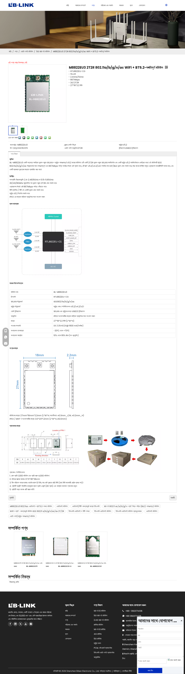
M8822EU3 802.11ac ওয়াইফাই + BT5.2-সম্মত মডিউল (31, 506)
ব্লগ (66, 634)
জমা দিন (150, 670)
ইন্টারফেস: (122, 148)
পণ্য (66, 620)
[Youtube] (26, 624)
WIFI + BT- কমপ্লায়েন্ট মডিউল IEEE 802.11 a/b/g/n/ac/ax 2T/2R (37, 511)
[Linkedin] (15, 624)
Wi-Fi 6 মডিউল (100, 610)
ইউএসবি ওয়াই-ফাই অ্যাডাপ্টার (104, 652)
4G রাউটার (97, 634)
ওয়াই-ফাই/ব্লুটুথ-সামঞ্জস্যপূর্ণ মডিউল (22, 516)
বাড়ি (66, 610)
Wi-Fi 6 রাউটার (99, 629)
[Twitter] (20, 624)
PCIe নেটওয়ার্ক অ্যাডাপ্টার (103, 647)
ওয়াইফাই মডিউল (62, 506)
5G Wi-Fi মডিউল (100, 615)
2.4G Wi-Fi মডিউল (101, 620)
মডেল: (12, 144)
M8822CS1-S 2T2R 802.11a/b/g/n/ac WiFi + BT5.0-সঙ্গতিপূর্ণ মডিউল (60, 563)
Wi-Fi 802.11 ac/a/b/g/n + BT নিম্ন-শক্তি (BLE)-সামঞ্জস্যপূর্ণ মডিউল (131, 506)
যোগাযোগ (68, 638)
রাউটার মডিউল (98, 624)
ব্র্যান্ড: (66, 144)
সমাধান (67, 629)
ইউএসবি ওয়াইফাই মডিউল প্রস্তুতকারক (129, 511)
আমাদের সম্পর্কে (70, 615)
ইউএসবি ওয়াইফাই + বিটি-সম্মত (79, 511)
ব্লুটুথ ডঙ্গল (97, 643)
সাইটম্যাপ (116, 671)
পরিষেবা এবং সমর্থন (71, 624)
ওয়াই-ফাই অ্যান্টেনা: (71, 148)
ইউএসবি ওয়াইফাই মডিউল (102, 511)
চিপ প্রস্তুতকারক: (16, 148)
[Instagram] (31, 624)
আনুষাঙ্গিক (97, 657)
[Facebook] (10, 624)
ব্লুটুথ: (121, 144)
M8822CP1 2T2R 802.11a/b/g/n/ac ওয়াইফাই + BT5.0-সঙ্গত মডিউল (28, 563)
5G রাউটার (97, 638)
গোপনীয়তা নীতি (127, 671)
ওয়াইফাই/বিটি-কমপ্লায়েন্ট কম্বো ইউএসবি (85, 506)
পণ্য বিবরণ (14, 153)
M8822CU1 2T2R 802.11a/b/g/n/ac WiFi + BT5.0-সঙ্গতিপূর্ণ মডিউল (92, 563)
